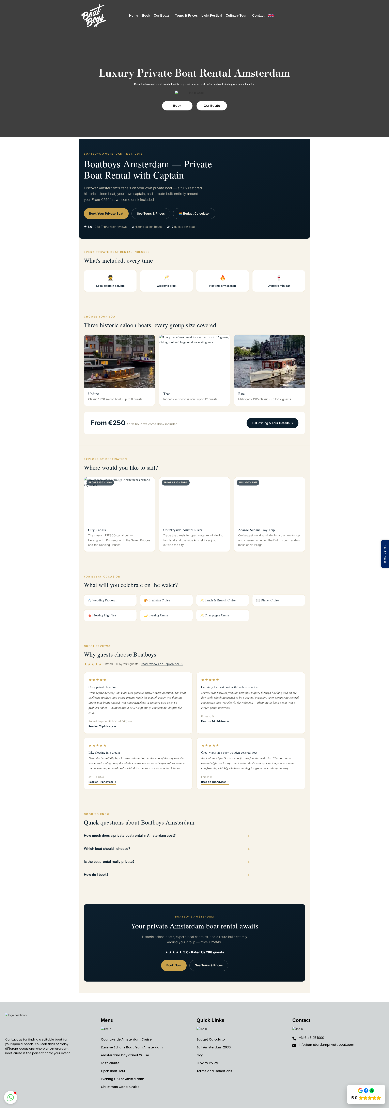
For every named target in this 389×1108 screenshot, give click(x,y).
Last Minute (110, 1063)
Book (146, 15)
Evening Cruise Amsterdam (122, 1079)
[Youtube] (27, 1068)
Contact (258, 15)
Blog (200, 1055)
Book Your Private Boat (106, 213)
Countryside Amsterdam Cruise (126, 1039)
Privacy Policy (207, 1063)
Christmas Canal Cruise (120, 1087)
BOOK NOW (385, 554)
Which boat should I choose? (107, 849)
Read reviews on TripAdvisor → (162, 664)
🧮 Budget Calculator (194, 213)
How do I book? (96, 875)
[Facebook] (9, 1068)
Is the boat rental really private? (109, 862)
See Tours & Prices (151, 213)
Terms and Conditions (214, 1071)
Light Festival (211, 15)
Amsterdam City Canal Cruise (125, 1055)
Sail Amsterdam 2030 (214, 1047)
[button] (162, 15)
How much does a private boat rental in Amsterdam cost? (130, 835)
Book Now (173, 965)
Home (133, 15)
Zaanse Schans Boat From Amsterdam (132, 1047)
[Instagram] (18, 1068)
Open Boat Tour (113, 1071)
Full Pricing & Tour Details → (272, 423)
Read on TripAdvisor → (102, 726)
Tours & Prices (186, 15)
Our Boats (161, 15)
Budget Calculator (211, 1039)
